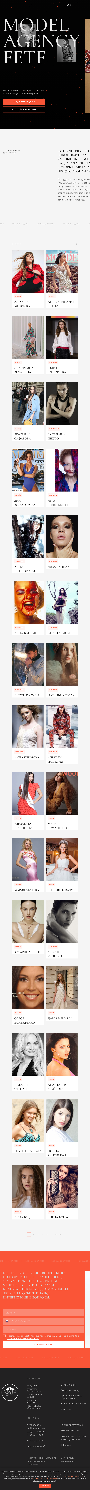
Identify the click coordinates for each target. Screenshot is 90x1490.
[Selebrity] (28, 470)
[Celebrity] (28, 403)
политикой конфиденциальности (23, 1338)
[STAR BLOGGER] (62, 403)
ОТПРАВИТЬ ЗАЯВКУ (43, 1344)
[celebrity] (28, 271)
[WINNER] (28, 793)
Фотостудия (33, 1408)
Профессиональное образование (71, 1397)
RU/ (69, 5)
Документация (67, 1458)
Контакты (66, 1409)
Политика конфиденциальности (41, 1458)
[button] (24, 109)
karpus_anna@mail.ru (72, 1425)
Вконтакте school (70, 1430)
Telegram (66, 1445)
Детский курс (68, 1385)
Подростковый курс (71, 1390)
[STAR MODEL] (62, 337)
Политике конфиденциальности (71, 1476)
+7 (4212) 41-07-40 (35, 1440)
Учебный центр (68, 1461)
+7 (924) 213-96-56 (36, 1446)
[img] (10, 1392)
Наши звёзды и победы (73, 1403)
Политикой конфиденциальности (44, 1479)
